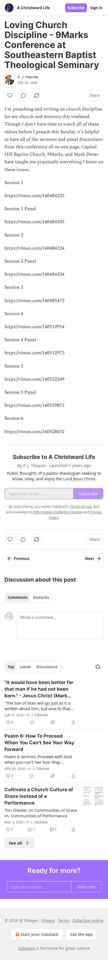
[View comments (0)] (23, 95)
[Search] (98, 666)
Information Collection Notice (58, 511)
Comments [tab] (17, 597)
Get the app (81, 934)
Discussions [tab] (47, 666)
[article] (54, 702)
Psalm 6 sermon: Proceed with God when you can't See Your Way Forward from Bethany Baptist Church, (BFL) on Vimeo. (38, 759)
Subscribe (76, 7)
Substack (26, 948)
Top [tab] (11, 666)
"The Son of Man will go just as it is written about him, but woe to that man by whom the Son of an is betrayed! (37, 705)
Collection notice (88, 920)
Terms (63, 920)
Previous (21, 558)
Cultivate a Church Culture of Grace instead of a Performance (38, 796)
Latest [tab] (25, 666)
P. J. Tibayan (28, 77)
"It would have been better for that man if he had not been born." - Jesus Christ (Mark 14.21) (38, 689)
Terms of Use (80, 506)
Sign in (96, 7)
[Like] (10, 95)
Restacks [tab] (41, 597)
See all (15, 843)
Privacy (48, 920)
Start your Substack (39, 934)
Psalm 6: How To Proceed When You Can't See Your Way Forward (39, 742)
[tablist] (28, 597)
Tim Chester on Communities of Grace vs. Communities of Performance (40, 812)
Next (89, 558)
